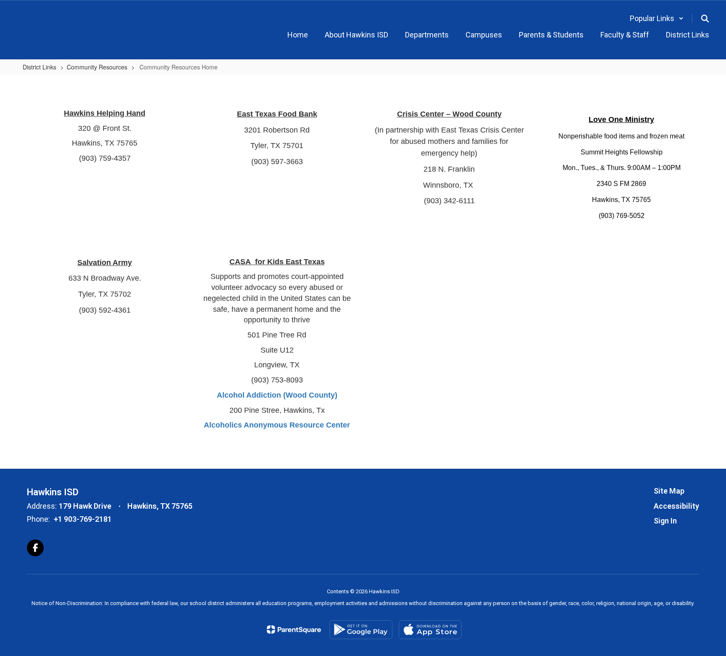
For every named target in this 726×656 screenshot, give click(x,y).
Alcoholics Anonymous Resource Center (277, 425)
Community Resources (97, 67)
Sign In (665, 520)
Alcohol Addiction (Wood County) (277, 395)
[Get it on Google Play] (360, 629)
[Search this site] (705, 18)
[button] (657, 18)
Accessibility (676, 506)
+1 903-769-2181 (83, 519)
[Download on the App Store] (430, 629)
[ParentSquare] (294, 629)
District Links (39, 67)
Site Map (669, 490)
